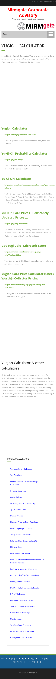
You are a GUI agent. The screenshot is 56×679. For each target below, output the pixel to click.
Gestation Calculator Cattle (21, 600)
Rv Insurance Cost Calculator (22, 631)
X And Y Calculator (18, 594)
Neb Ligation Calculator (20, 581)
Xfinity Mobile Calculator (20, 534)
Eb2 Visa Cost (16, 547)
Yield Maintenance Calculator (22, 606)
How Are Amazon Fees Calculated (24, 522)
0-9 (2, 658)
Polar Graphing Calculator (21, 528)
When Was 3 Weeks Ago (20, 612)
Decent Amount (16, 516)
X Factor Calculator (18, 491)
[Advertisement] (28, 95)
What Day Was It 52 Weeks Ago (23, 503)
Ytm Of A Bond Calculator (20, 625)
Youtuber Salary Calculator (21, 469)
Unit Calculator (16, 619)
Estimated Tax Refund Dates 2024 (24, 541)
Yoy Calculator (16, 475)
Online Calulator (17, 497)
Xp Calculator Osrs (18, 509)
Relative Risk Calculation (20, 553)
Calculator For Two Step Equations (24, 575)
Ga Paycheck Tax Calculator (21, 637)
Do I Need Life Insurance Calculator (25, 588)
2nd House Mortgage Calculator (23, 569)
